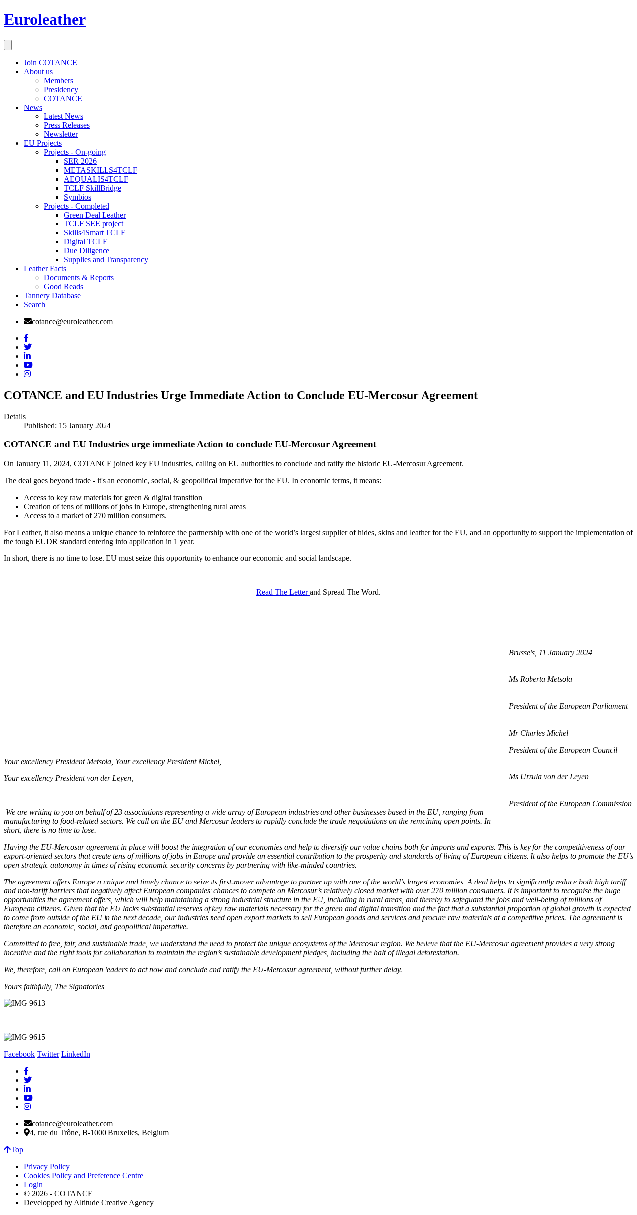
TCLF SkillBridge (92, 188)
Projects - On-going (75, 152)
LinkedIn (75, 1054)
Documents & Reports (79, 277)
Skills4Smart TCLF (94, 232)
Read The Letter (283, 592)
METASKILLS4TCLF (100, 170)
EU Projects (43, 143)
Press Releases (67, 125)
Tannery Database (52, 295)
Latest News (63, 116)
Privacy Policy (47, 1166)
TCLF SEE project (93, 224)
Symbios (77, 197)
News (33, 107)
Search (34, 304)
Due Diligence (86, 250)
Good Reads (63, 286)
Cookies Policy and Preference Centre (83, 1175)
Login (33, 1184)
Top (17, 1149)
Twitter (48, 1054)
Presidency (61, 89)
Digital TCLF (85, 241)
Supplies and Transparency (106, 259)
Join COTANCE (50, 62)
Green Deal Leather (95, 215)
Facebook (19, 1054)
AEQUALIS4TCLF (96, 179)
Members (58, 80)
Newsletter (61, 134)
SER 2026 (80, 161)
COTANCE (63, 98)
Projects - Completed (76, 206)
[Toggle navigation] (8, 45)
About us (38, 71)
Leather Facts (45, 268)
